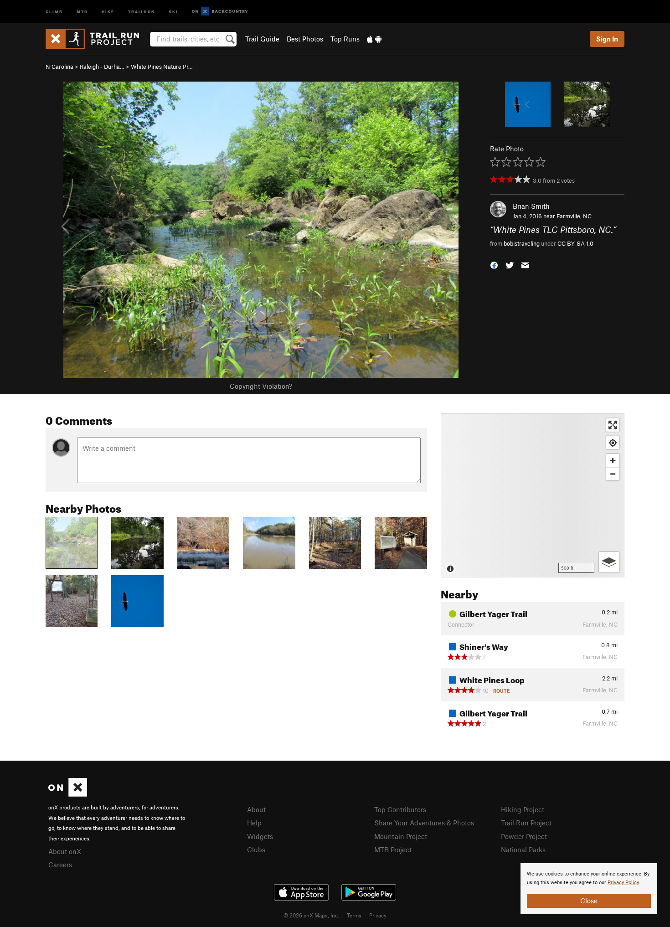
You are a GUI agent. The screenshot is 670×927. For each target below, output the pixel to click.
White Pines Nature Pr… (162, 66)
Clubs (256, 849)
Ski (173, 11)
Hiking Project (522, 809)
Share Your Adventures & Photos (424, 823)
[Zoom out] (612, 473)
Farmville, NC (574, 216)
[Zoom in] (612, 460)
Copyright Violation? (261, 386)
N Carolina (59, 66)
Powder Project (524, 836)
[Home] (97, 39)
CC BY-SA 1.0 (575, 243)
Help (254, 823)
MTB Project (393, 849)
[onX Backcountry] (220, 11)
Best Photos (305, 39)
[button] (494, 264)
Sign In (607, 39)
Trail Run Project (526, 823)
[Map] (532, 495)
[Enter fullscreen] (612, 425)
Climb (54, 11)
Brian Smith (531, 206)
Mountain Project (400, 836)
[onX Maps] (67, 794)
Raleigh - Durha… (102, 66)
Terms (354, 915)
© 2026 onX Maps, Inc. (311, 915)
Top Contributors (400, 809)
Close (589, 900)
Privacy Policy (623, 883)
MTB (82, 11)
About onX (64, 851)
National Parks (523, 849)
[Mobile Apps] (374, 39)
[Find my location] (612, 442)
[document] (589, 889)
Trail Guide (262, 39)
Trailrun (141, 11)
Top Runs (345, 39)
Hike (108, 11)
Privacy (378, 915)
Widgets (260, 836)
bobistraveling (522, 243)
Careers (60, 864)
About (256, 809)
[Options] (609, 562)
